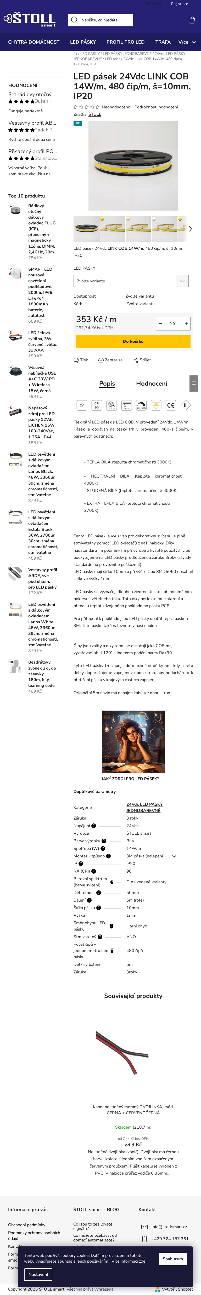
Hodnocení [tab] (151, 383)
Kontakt (15, 1246)
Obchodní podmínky (26, 1225)
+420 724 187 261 (170, 1239)
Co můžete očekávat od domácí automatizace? (95, 1237)
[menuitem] (34, 42)
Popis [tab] (107, 383)
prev (78, 1103)
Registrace (179, 3)
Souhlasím (173, 1259)
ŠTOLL (94, 114)
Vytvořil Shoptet (177, 1289)
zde (142, 1261)
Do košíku (133, 341)
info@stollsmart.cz (169, 1227)
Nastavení (38, 1274)
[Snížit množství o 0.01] (160, 323)
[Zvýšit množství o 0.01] (186, 323)
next (189, 1103)
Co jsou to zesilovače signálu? (93, 1226)
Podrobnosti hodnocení (156, 107)
